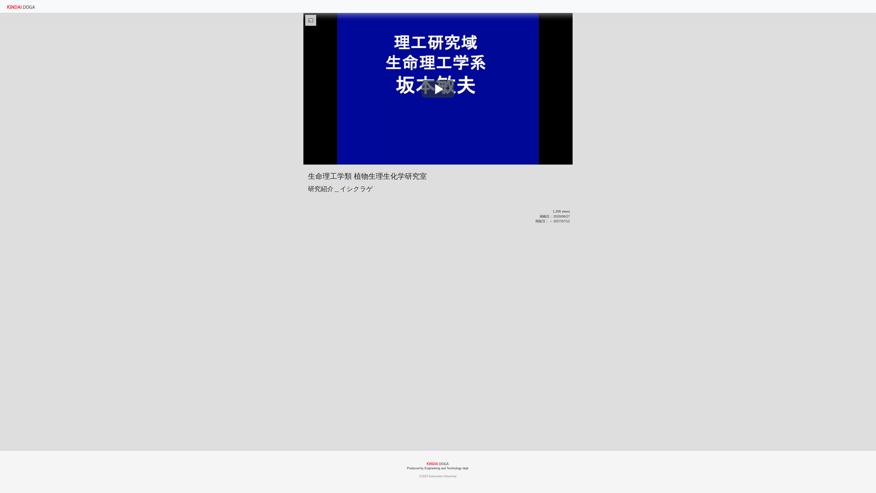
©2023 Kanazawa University (438, 476)
